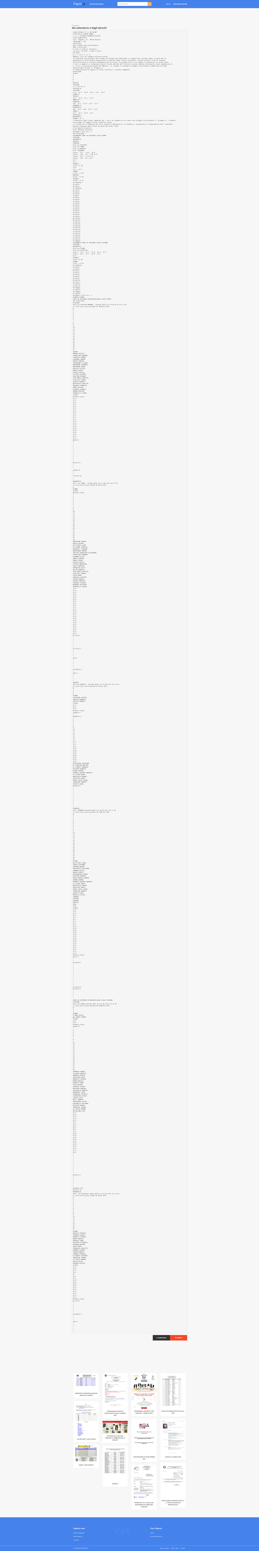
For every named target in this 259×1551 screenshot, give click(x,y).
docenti (115, 1484)
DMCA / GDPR (174, 1548)
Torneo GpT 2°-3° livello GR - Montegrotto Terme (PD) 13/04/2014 (144, 1505)
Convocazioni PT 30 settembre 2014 (144, 1458)
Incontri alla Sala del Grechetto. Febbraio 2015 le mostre (115, 1438)
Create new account (156, 1536)
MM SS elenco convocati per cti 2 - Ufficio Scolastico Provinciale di (173, 1503)
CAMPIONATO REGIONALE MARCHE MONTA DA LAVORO (86, 1394)
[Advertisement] (129, 16)
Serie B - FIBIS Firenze (86, 1465)
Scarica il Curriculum (173, 1457)
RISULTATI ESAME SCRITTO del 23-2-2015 (172, 1412)
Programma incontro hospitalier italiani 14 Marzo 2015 (115, 1413)
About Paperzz (77, 1536)
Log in (152, 1533)
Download (162, 1338)
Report (179, 1338)
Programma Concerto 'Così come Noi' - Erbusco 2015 (144, 1412)
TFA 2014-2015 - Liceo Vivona (86, 1439)
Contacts (76, 1540)
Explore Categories (79, 1533)
